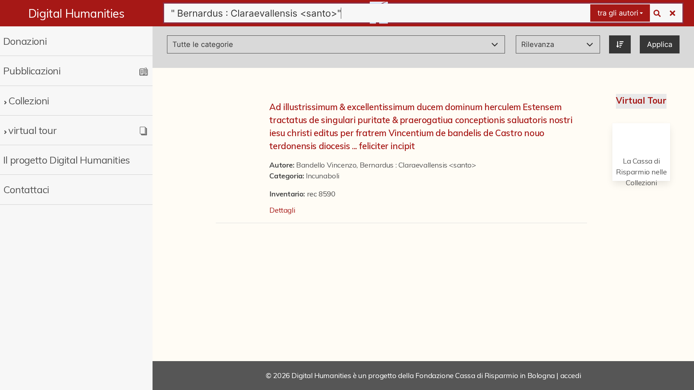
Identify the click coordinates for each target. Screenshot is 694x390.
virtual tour (32, 130)
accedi (570, 375)
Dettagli (282, 209)
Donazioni (25, 41)
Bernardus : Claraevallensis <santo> (418, 164)
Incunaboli (322, 175)
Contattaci (26, 189)
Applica (659, 44)
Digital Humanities (76, 13)
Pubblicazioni (32, 70)
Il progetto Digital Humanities (66, 159)
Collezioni (28, 100)
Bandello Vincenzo (326, 164)
